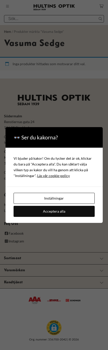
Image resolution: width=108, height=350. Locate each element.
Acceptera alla (54, 211)
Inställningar (54, 198)
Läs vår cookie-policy (53, 175)
